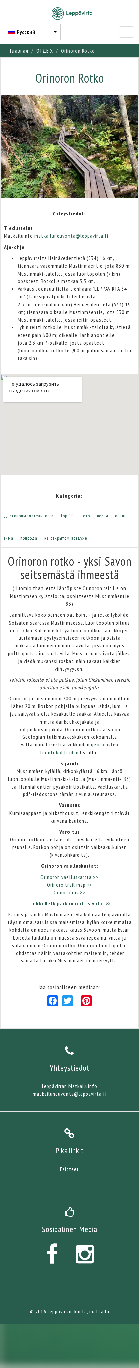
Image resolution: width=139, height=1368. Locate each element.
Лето (85, 516)
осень (121, 516)
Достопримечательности (29, 516)
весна (102, 516)
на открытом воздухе (65, 538)
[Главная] (72, 13)
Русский (26, 32)
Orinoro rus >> (69, 892)
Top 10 (67, 516)
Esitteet (69, 1169)
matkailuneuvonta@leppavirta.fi (71, 235)
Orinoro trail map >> (69, 884)
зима (8, 538)
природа (28, 538)
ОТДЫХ (44, 50)
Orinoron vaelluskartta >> (69, 876)
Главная (19, 50)
